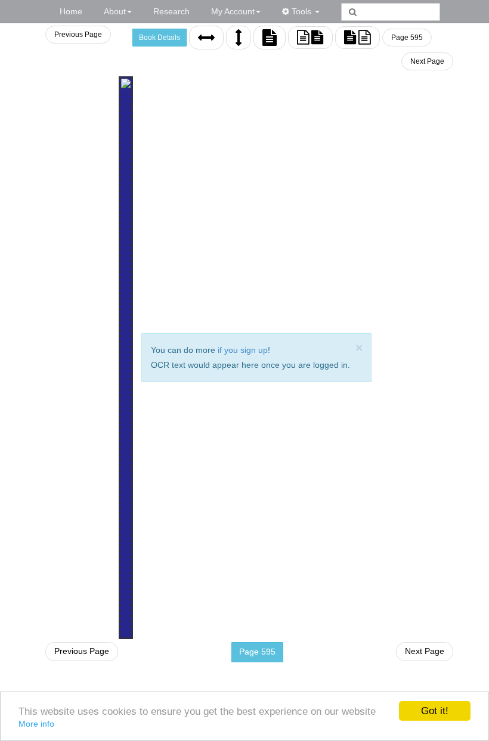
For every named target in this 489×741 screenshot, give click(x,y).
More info (36, 723)
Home (71, 11)
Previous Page (78, 34)
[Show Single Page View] (269, 37)
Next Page (427, 61)
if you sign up (243, 350)
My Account (233, 11)
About (115, 11)
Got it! (434, 711)
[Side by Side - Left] (310, 37)
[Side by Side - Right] (357, 37)
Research (171, 11)
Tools (301, 11)
